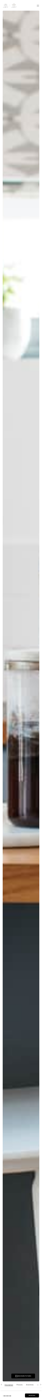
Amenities (30, 1385)
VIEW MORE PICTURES (24, 1376)
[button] (1, 1384)
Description (8, 1385)
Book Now (32, 1395)
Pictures (19, 1385)
